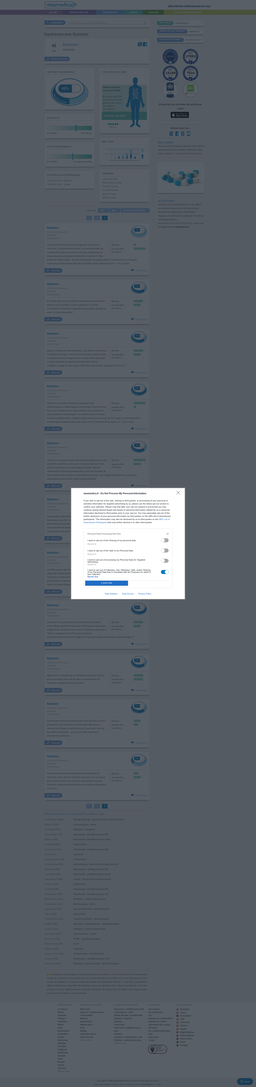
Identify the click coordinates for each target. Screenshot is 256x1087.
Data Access (128, 593)
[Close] (179, 493)
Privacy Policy (144, 593)
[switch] (165, 540)
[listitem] (128, 533)
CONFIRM (106, 583)
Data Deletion (111, 593)
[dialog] (128, 543)
